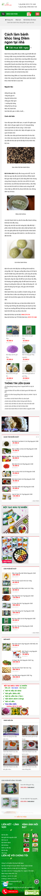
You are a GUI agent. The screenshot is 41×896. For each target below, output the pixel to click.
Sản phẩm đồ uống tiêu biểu (11, 780)
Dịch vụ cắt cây (6, 848)
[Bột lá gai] (35, 850)
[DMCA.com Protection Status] (31, 892)
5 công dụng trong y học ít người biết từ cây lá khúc (19, 387)
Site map (4, 853)
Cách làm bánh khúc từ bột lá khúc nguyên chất (20, 408)
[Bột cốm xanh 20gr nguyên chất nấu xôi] (6, 647)
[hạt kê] (35, 845)
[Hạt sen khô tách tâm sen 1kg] (6, 670)
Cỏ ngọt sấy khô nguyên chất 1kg (22, 660)
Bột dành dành (6, 842)
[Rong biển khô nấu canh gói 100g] (6, 591)
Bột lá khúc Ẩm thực (29, 20)
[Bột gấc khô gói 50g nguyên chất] (6, 466)
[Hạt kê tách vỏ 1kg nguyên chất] (6, 496)
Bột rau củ (4, 840)
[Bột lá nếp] (26, 840)
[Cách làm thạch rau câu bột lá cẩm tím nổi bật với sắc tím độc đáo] (30, 745)
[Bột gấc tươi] (26, 849)
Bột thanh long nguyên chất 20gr (29, 652)
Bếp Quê (18, 20)
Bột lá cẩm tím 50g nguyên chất (22, 456)
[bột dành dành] (26, 845)
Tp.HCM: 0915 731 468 (28, 4)
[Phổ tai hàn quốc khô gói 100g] (6, 583)
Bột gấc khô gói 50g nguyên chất (22, 464)
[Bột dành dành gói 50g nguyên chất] (6, 481)
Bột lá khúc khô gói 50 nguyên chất (23, 471)
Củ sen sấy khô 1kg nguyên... (29, 798)
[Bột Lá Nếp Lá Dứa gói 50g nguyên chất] (6, 451)
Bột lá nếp (4, 850)
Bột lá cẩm (4, 835)
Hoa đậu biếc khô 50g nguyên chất (23, 487)
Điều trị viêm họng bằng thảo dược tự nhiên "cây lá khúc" (21, 395)
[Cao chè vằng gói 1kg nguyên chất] (6, 613)
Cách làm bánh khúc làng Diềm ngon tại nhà (20, 22)
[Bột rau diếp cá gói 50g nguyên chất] (6, 621)
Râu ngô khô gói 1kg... (27, 813)
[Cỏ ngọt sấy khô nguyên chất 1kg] (6, 662)
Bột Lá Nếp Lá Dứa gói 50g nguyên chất (24, 449)
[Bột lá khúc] (15, 424)
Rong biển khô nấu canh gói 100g (22, 588)
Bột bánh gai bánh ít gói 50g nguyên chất (25, 441)
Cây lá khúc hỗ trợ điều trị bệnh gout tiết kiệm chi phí (20, 391)
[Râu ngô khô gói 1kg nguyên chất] (6, 598)
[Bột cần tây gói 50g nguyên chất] (6, 628)
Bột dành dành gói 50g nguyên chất (23, 479)
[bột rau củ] (15, 519)
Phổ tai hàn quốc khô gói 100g (22, 581)
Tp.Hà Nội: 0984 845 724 (28, 7)
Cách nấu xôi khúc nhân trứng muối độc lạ (18, 401)
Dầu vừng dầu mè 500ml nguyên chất (24, 573)
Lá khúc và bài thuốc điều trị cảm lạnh (17, 398)
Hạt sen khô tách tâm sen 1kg (21, 668)
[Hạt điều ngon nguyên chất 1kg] (6, 677)
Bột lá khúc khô (9, 173)
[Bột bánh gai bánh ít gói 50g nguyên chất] (6, 443)
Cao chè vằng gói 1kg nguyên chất (23, 611)
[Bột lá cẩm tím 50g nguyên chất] (6, 459)
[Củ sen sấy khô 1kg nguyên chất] (6, 605)
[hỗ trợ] (5, 884)
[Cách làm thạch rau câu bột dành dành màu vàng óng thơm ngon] (11, 745)
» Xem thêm (35, 501)
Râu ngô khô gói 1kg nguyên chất (23, 596)
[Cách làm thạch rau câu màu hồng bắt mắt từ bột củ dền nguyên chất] (30, 760)
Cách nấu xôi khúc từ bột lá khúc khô (16, 406)
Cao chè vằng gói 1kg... (27, 784)
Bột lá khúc (4, 845)
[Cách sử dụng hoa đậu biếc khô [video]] (11, 730)
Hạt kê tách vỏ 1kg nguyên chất (22, 494)
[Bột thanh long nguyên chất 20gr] (16, 654)
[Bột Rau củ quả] (15, 550)
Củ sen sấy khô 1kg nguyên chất (22, 603)
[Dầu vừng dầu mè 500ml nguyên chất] (6, 576)
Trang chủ (9, 20)
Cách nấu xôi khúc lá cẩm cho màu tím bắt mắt (19, 403)
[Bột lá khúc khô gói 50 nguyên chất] (6, 474)
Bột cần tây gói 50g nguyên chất (22, 626)
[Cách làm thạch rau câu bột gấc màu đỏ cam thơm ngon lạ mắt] (11, 760)
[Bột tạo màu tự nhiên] (15, 699)
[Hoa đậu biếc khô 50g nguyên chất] (6, 489)
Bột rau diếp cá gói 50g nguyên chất (23, 618)
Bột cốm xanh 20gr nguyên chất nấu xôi (25, 644)
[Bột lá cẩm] (26, 835)
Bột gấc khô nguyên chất (9, 837)
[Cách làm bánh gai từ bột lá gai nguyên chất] (30, 730)
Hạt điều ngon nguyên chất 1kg (22, 675)
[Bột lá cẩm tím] (35, 840)
